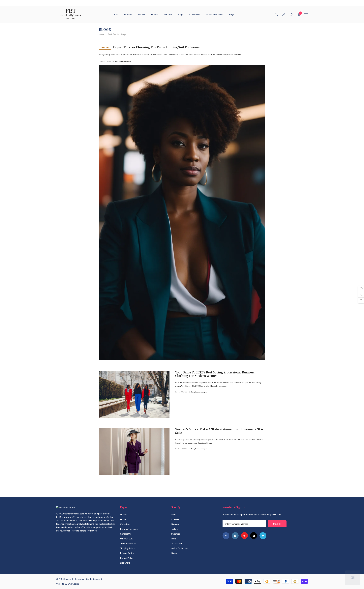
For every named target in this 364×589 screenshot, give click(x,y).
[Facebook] (226, 535)
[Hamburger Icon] (306, 14)
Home (101, 34)
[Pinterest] (244, 535)
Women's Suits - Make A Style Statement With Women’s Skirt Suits (220, 431)
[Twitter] (262, 535)
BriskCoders (73, 583)
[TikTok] (253, 535)
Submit (277, 524)
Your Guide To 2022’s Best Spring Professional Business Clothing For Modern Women (215, 374)
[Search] (276, 14)
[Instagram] (235, 535)
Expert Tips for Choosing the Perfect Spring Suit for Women (151, 47)
